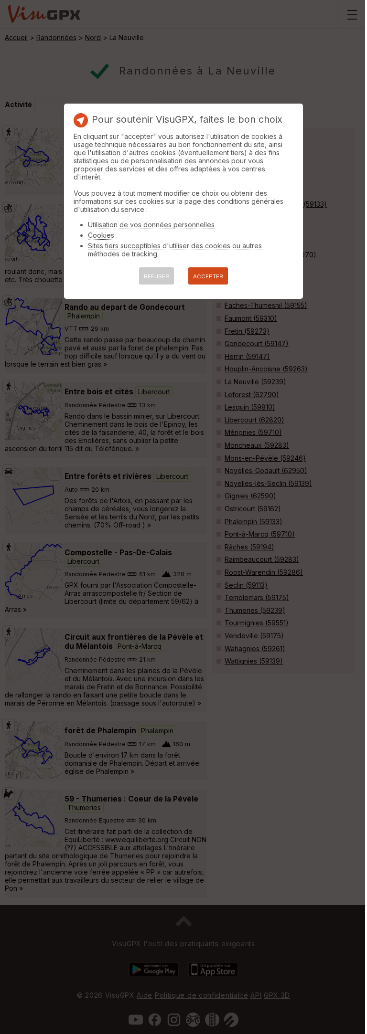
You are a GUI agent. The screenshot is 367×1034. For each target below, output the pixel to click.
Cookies (101, 235)
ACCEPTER (208, 276)
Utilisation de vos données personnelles (151, 225)
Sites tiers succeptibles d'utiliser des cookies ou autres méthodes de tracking (175, 250)
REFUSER (156, 276)
